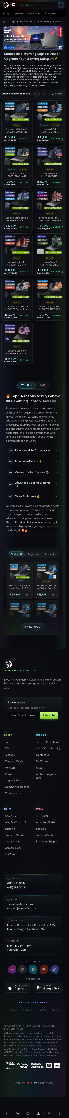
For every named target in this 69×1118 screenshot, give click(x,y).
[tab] (17, 554)
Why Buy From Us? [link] (15, 822)
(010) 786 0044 (16, 883)
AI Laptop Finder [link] (45, 822)
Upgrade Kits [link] (12, 780)
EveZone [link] (9, 854)
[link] (13, 13)
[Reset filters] (44, 94)
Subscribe (49, 715)
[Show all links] (61, 13)
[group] (33, 75)
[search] (38, 5)
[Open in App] (49, 1114)
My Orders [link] (41, 761)
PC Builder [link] (41, 816)
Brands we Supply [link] (46, 841)
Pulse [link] (7, 742)
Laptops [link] (9, 755)
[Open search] (36, 94)
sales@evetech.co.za (20, 904)
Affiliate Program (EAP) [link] (45, 775)
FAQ (42, 385)
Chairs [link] (8, 774)
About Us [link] (10, 816)
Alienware (28, 1010)
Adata (13, 1010)
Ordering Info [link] (12, 841)
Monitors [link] (9, 767)
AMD (43, 1010)
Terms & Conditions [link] (47, 742)
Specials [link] (40, 828)
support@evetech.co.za (21, 908)
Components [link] (12, 793)
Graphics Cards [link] (13, 761)
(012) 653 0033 (16, 887)
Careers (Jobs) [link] (13, 848)
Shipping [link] (9, 828)
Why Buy (26, 385)
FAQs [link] (38, 767)
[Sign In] (7, 1114)
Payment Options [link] (14, 835)
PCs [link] (7, 748)
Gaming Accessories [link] (16, 786)
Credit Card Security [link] (47, 748)
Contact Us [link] (42, 755)
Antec (55, 1010)
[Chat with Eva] (38, 1114)
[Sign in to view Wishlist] (28, 1114)
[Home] (4, 21)
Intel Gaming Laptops (49, 21)
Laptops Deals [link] (44, 835)
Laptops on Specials (21, 21)
